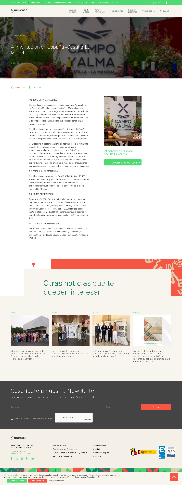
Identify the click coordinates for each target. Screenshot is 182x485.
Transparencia (35, 3)
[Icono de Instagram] (22, 458)
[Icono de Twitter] (16, 458)
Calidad (87, 3)
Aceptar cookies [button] (17, 481)
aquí (97, 477)
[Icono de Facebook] (12, 458)
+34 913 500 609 (18, 452)
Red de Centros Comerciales (65, 449)
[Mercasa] (19, 12)
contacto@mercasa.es (20, 454)
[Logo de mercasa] (133, 452)
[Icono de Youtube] (32, 458)
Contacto (114, 3)
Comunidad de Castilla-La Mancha (127, 163)
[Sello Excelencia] (162, 452)
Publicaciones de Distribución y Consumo (71, 453)
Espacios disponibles (100, 3)
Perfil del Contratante (19, 3)
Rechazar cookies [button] (37, 481)
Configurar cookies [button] (56, 481)
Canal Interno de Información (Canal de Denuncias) (63, 3)
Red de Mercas (59, 446)
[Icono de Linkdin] (27, 458)
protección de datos (44, 418)
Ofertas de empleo (101, 453)
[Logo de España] (147, 452)
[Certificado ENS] (171, 452)
